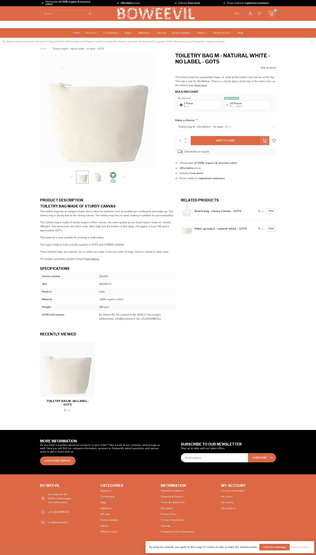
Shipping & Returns (172, 496)
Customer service (58, 460)
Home (76, 33)
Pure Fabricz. (92, 259)
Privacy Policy (168, 514)
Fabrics (201, 33)
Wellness (143, 33)
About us (90, 33)
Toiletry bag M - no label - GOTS (67, 402)
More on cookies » (301, 547)
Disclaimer (167, 508)
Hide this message (274, 547)
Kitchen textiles (181, 33)
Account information (233, 490)
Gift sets (162, 33)
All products (228, 508)
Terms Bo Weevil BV (173, 502)
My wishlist (227, 502)
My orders (227, 496)
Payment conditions (172, 490)
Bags (128, 33)
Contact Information (172, 520)
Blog (240, 33)
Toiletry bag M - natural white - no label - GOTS (78, 48)
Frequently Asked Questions (177, 531)
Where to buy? (221, 33)
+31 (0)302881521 (58, 512)
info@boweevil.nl (58, 522)
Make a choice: (186, 120)
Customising (110, 33)
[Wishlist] (259, 13)
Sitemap (165, 526)
